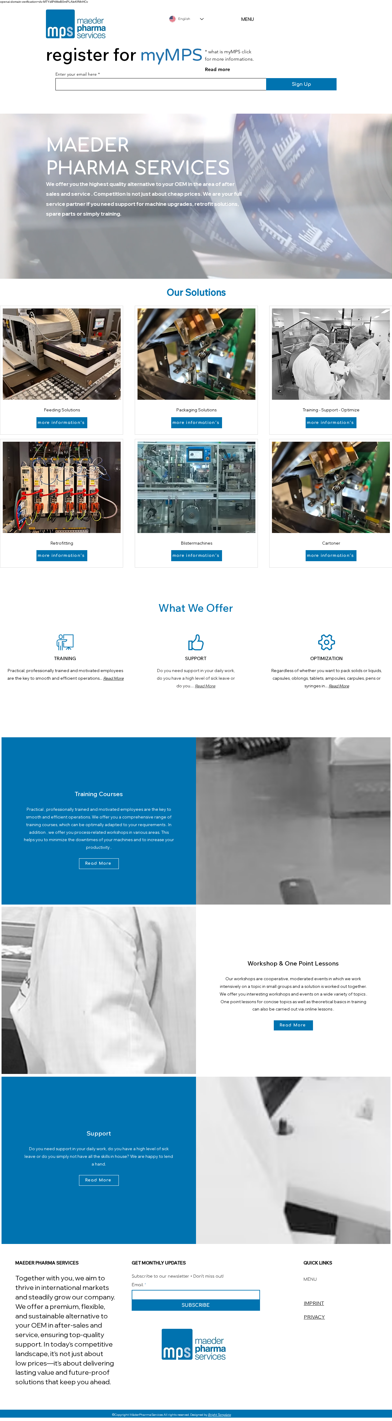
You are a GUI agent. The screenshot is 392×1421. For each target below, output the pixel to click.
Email (138, 1285)
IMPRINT (314, 1303)
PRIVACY (314, 1317)
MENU (247, 19)
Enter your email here (76, 74)
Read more (217, 69)
